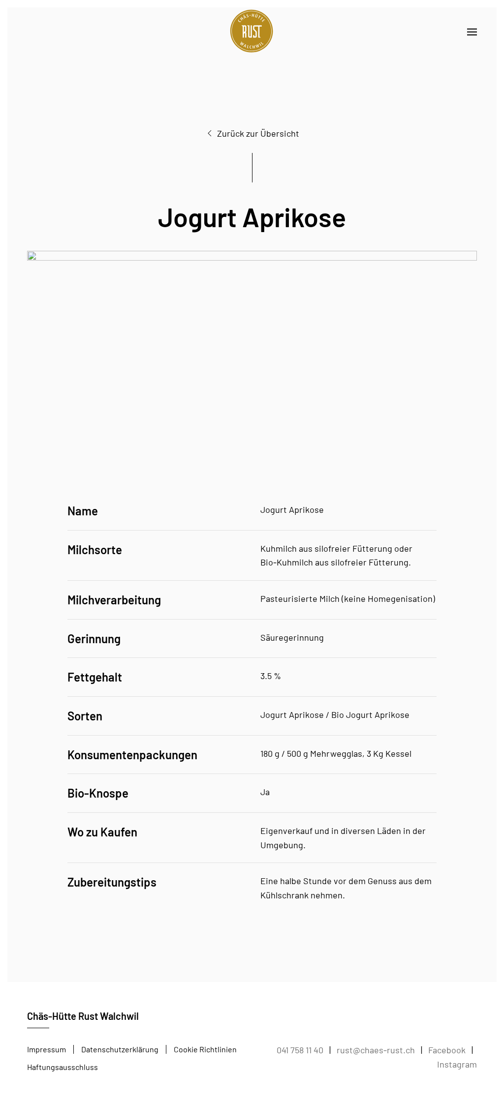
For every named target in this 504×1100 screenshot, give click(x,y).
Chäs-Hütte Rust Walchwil (83, 1016)
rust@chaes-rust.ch (376, 1049)
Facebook (447, 1049)
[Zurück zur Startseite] (252, 32)
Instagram (457, 1064)
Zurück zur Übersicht (258, 133)
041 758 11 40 (300, 1049)
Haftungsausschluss (62, 1066)
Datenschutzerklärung (119, 1049)
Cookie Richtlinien (205, 1049)
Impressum (46, 1049)
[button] (472, 32)
